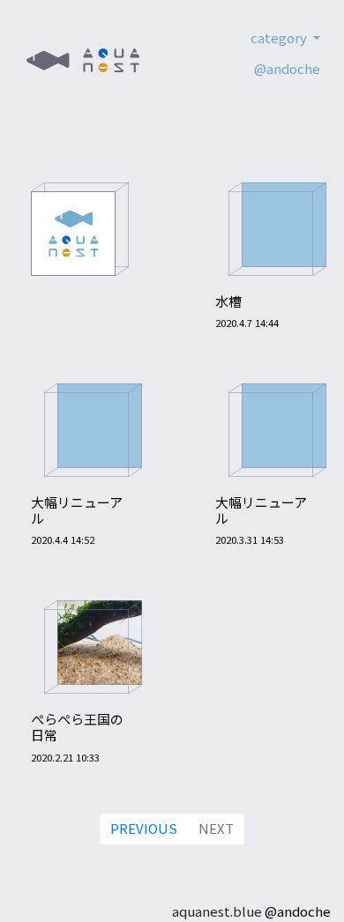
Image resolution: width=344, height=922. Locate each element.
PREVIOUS (143, 828)
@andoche (287, 68)
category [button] (280, 37)
